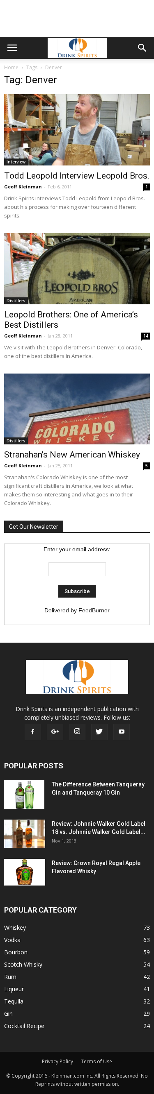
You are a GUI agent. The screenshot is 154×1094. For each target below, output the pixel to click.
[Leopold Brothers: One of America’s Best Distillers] (77, 268)
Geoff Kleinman (23, 186)
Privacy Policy (57, 1061)
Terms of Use (96, 1061)
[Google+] (55, 732)
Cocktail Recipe (24, 1026)
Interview (16, 162)
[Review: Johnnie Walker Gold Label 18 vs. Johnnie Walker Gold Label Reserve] (24, 834)
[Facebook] (33, 732)
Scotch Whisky (23, 964)
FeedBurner (94, 610)
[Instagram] (77, 732)
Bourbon (16, 952)
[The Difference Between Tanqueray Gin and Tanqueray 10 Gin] (24, 794)
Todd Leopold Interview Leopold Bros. (76, 176)
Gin (8, 1013)
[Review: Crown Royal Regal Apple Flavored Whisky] (24, 872)
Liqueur (14, 989)
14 (145, 336)
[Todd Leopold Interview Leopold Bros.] (77, 129)
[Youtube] (121, 732)
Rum (10, 977)
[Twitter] (99, 732)
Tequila (13, 1001)
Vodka (12, 940)
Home (11, 67)
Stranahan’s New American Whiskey (72, 455)
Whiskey (15, 927)
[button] (142, 48)
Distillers (16, 301)
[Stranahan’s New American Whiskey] (77, 409)
